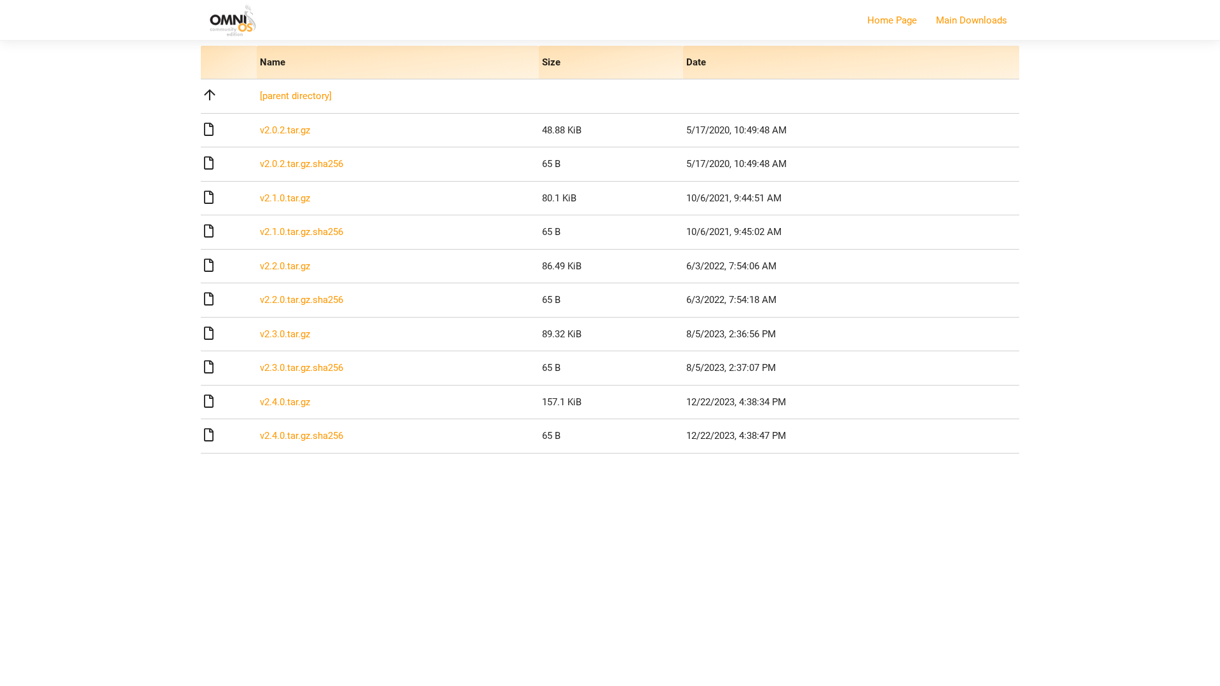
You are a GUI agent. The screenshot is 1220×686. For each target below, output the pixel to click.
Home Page (892, 20)
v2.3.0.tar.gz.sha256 (301, 367)
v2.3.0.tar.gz (285, 334)
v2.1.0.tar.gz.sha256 (301, 232)
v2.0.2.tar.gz (285, 130)
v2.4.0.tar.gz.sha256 (301, 435)
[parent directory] (296, 96)
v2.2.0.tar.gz (285, 266)
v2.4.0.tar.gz (285, 402)
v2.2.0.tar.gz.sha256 (301, 300)
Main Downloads (971, 20)
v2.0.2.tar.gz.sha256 (301, 164)
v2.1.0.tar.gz (285, 198)
